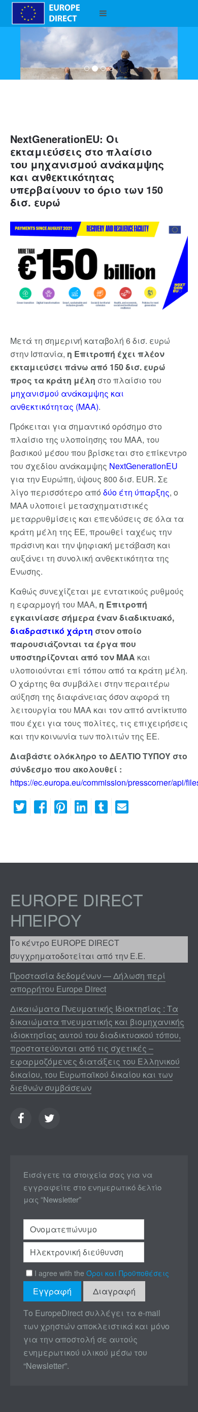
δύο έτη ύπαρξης (136, 492)
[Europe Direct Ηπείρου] (46, 13)
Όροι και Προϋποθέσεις (127, 1273)
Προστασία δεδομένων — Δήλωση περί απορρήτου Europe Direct (88, 982)
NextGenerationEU (143, 466)
